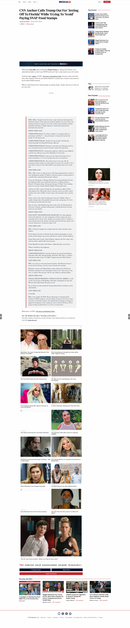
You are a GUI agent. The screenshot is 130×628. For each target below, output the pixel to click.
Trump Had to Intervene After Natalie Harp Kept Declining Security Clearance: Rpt (102, 111)
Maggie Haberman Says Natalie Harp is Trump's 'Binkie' (101, 41)
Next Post (129, 316)
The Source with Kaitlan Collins (78, 565)
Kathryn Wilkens (70, 600)
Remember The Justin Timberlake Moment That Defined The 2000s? (35, 353)
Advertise (55, 617)
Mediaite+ (107, 1)
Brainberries (23, 350)
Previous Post (1, 316)
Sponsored (22, 600)
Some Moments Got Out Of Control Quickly (33, 511)
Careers (49, 617)
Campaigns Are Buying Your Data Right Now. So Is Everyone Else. (29, 598)
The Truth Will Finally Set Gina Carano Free (33, 379)
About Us (43, 617)
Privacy (62, 617)
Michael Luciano (47, 602)
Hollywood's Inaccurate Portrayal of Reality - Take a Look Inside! (35, 460)
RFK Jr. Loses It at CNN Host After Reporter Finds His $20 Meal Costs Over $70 (102, 102)
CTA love (54, 350)
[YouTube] (59, 613)
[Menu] (20, 2)
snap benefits (62, 565)
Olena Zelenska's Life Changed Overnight (33, 486)
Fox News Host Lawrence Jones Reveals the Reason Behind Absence (102, 119)
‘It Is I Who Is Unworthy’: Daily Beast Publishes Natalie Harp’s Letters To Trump (99, 596)
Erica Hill (38, 565)
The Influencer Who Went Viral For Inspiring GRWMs (64, 433)
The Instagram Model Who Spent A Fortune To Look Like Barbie (34, 406)
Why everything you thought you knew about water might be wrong (64, 353)
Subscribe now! (32, 320)
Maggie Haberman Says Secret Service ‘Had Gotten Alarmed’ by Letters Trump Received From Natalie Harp (53, 597)
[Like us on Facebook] (66, 613)
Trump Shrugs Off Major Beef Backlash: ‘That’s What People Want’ (102, 33)
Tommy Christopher (24, 21)
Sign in (99, 1)
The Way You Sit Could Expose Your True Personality (63, 379)
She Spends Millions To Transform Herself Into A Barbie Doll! (65, 460)
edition (34, 76)
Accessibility (68, 617)
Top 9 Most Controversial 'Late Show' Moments (35, 432)
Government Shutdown (49, 565)
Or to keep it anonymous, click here (101, 89)
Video (35, 2)
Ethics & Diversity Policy (90, 617)
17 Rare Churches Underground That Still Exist (65, 406)
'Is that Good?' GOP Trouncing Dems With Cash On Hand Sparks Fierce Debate (101, 25)
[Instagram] (70, 613)
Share (22, 24)
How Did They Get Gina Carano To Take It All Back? (64, 512)
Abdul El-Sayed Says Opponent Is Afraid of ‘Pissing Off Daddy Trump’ (76, 596)
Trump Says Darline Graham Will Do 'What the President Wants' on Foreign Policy (102, 51)
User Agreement (78, 617)
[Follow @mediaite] (62, 613)
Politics (29, 2)
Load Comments (51, 573)
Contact (100, 617)
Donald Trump (29, 565)
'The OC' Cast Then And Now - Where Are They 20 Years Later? (39, 559)
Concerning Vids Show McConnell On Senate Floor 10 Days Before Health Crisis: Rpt (101, 137)
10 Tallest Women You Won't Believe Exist (64, 486)
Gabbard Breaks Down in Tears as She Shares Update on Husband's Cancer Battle (102, 128)
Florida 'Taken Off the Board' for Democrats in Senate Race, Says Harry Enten (102, 16)
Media (24, 2)
